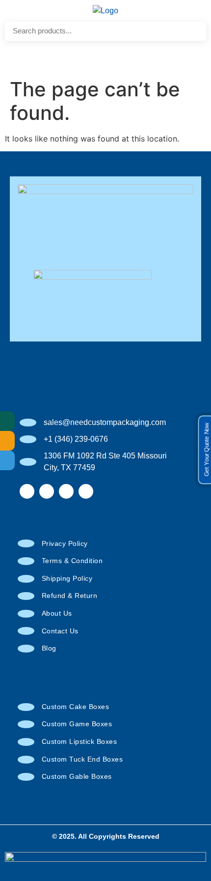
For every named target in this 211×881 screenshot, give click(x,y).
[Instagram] (46, 491)
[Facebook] (27, 491)
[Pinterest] (66, 491)
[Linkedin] (86, 491)
